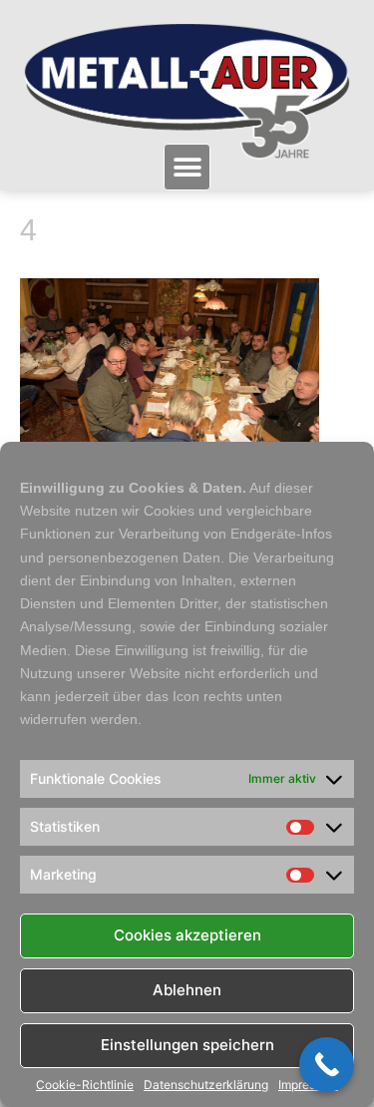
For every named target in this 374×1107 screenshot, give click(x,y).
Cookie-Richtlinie (85, 1085)
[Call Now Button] (326, 1064)
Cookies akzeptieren (187, 934)
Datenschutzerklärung (206, 1085)
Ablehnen (187, 989)
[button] (187, 167)
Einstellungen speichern (187, 1044)
